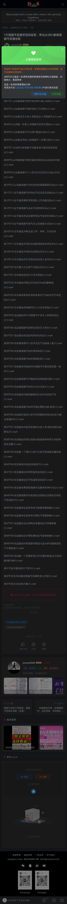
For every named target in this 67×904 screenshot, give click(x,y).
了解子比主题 (39, 93)
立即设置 (56, 93)
